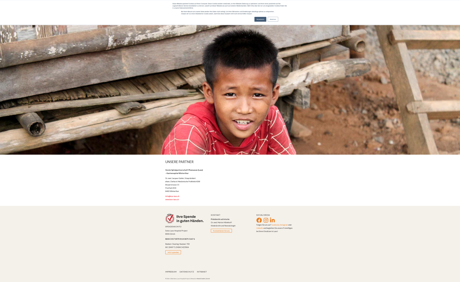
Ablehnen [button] (273, 19)
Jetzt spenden (173, 252)
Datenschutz (187, 272)
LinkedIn (259, 228)
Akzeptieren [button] (260, 19)
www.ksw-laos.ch (172, 199)
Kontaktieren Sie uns (221, 231)
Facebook (275, 225)
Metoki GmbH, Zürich (203, 278)
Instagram (284, 225)
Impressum (171, 272)
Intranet (202, 272)
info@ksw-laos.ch (172, 196)
